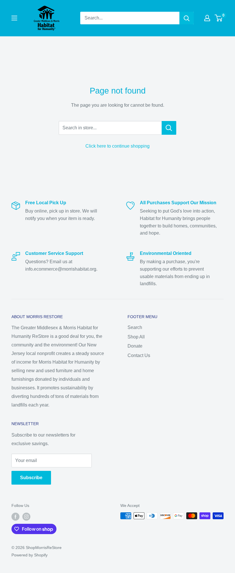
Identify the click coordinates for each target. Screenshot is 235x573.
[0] (218, 18)
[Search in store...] (169, 128)
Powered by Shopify (29, 555)
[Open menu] (14, 18)
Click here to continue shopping (117, 146)
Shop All (136, 336)
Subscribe (31, 477)
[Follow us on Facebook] (15, 516)
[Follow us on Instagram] (26, 516)
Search (135, 327)
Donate (135, 346)
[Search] (186, 18)
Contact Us (139, 355)
